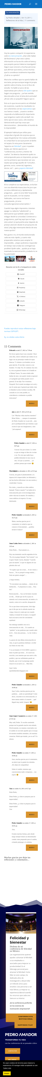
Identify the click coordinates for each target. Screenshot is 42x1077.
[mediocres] (10, 261)
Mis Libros (12, 1059)
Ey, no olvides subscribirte (14, 337)
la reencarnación (15, 56)
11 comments (30, 20)
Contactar (12, 1051)
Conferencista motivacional (25, 1018)
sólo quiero (27, 91)
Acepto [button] (6, 1073)
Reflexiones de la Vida (14, 20)
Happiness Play (25, 1025)
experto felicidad (26, 168)
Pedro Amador (14, 18)
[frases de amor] (21, 261)
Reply (31, 403)
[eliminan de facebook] (32, 261)
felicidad (17, 146)
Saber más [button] (7, 1068)
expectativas (27, 109)
